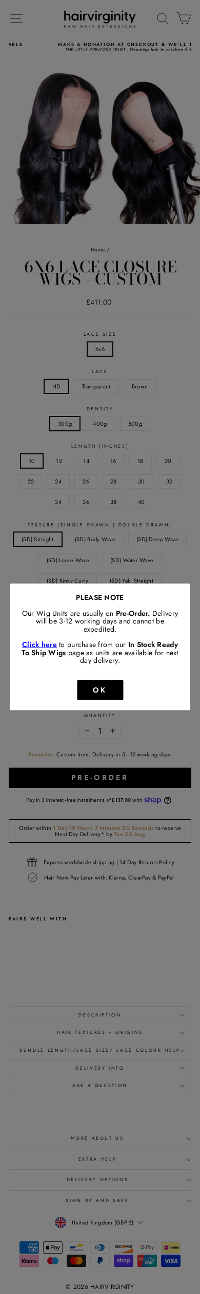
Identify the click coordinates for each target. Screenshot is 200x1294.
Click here (39, 644)
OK (100, 689)
